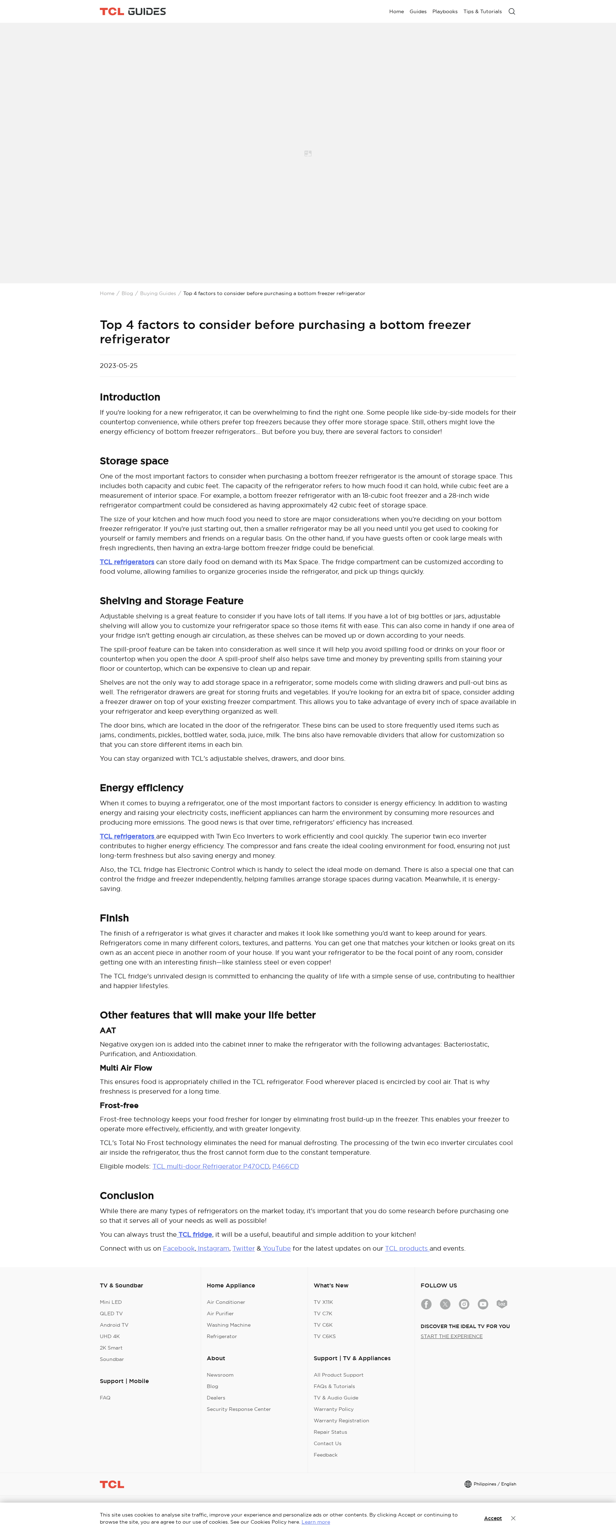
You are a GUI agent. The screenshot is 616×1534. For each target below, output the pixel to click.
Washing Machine (229, 1325)
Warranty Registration (341, 1420)
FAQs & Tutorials (334, 1386)
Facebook (179, 1248)
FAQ (105, 1397)
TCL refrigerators (127, 562)
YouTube (276, 1248)
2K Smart (111, 1348)
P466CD (285, 1166)
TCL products (407, 1248)
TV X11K (323, 1302)
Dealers (216, 1397)
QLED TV (111, 1313)
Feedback (326, 1455)
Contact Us (328, 1443)
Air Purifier (220, 1313)
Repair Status (330, 1432)
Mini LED (111, 1302)
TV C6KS (325, 1336)
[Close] (513, 1518)
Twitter (243, 1248)
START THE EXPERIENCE (452, 1336)
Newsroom (220, 1375)
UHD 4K (110, 1336)
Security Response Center (239, 1409)
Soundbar (112, 1359)
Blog (127, 293)
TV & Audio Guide (336, 1397)
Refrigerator (222, 1336)
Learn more (316, 1522)
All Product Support (339, 1375)
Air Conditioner (226, 1302)
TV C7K (323, 1313)
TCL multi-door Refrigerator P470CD (211, 1166)
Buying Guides (158, 293)
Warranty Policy (334, 1409)
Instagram (212, 1248)
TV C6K (323, 1325)
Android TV (114, 1325)
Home (107, 293)
